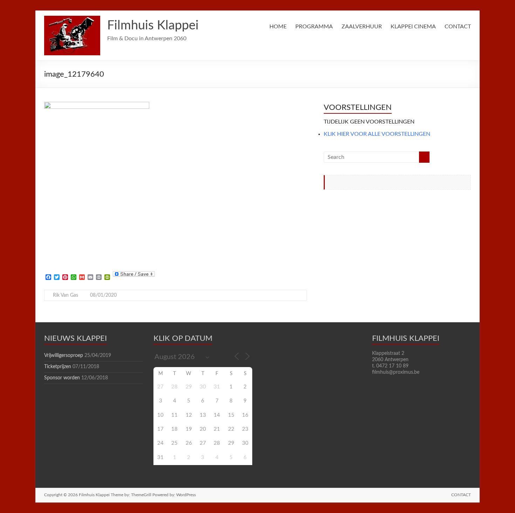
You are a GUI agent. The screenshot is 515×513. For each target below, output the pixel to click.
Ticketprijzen (57, 366)
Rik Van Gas (65, 295)
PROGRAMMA (314, 26)
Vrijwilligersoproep (63, 355)
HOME (278, 26)
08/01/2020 (103, 295)
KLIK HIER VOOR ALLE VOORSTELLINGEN (377, 134)
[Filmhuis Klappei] (72, 19)
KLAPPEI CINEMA (413, 26)
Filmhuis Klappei (153, 25)
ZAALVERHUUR (362, 26)
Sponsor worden (62, 377)
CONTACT (458, 26)
